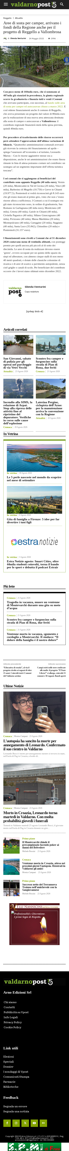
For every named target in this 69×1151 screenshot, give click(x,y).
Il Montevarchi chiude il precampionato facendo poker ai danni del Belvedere (40, 845)
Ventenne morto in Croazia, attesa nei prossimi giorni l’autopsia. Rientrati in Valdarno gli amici (43, 866)
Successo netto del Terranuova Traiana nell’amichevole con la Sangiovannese (39, 887)
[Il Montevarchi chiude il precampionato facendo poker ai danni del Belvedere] (11, 846)
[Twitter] (25, 1123)
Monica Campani (21, 736)
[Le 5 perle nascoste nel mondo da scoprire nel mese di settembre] (34, 458)
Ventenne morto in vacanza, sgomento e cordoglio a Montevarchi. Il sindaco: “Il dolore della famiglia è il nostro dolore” (32, 637)
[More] (55, 322)
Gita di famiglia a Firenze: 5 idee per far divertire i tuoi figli (33, 521)
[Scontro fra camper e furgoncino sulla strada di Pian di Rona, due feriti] (51, 345)
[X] (25, 322)
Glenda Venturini (18, 38)
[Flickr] (43, 1123)
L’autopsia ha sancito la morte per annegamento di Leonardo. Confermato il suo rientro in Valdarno (34, 745)
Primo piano (28, 839)
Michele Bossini (28, 851)
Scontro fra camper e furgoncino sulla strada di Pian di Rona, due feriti (49, 363)
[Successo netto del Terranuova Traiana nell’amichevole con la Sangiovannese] (11, 888)
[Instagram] (16, 1123)
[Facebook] (17, 322)
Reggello (7, 18)
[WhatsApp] (48, 322)
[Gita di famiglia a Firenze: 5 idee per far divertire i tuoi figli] (34, 500)
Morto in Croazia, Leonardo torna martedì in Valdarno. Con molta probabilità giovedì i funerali (30, 817)
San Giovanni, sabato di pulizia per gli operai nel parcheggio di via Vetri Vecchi (17, 363)
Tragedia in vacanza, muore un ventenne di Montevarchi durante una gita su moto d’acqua (33, 605)
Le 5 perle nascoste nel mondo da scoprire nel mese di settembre (34, 479)
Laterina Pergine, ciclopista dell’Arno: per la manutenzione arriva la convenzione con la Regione (50, 408)
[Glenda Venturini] (5, 38)
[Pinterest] (32, 322)
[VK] (40, 322)
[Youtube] (34, 1123)
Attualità (19, 18)
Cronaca (40, 371)
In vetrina (12, 473)
